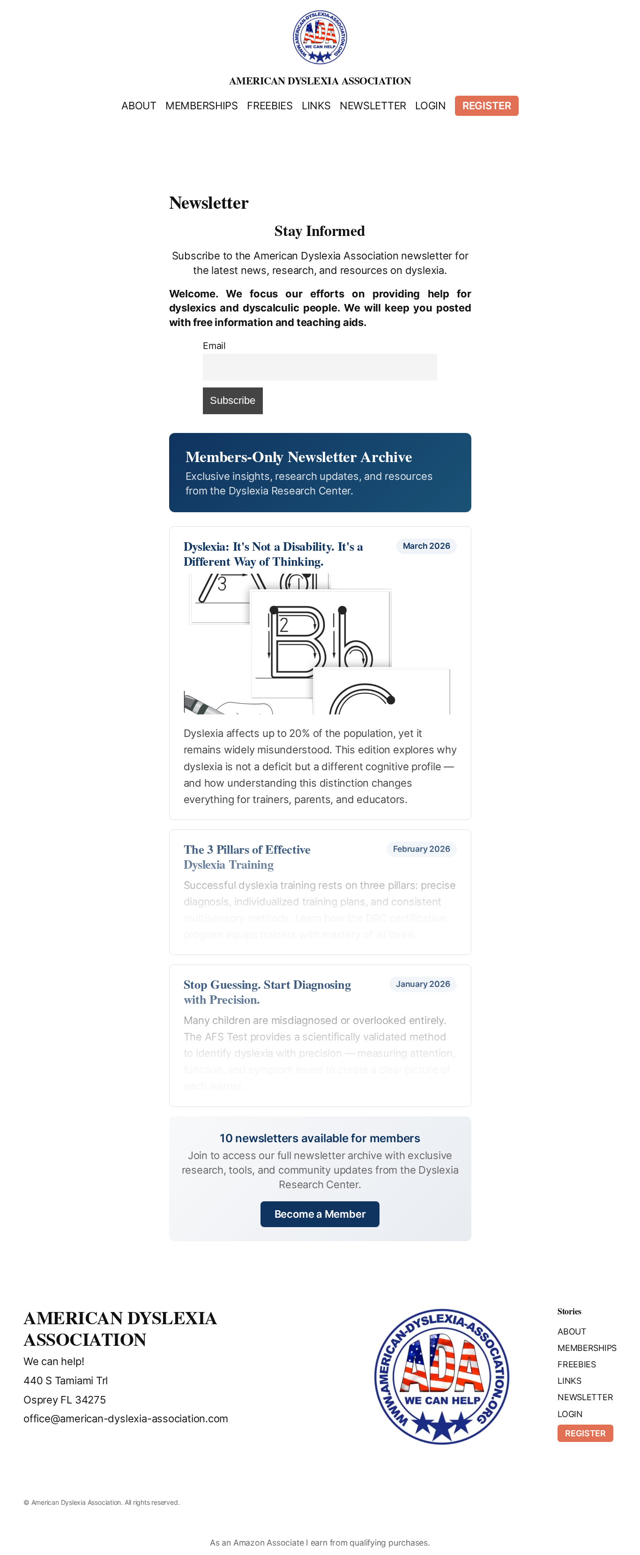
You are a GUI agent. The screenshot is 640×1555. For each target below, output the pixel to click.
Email (214, 345)
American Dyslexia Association (320, 80)
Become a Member (320, 1214)
